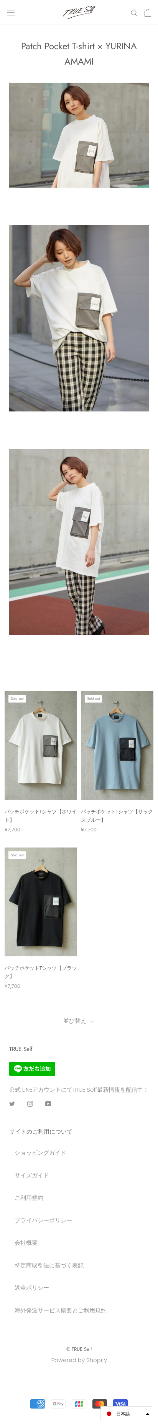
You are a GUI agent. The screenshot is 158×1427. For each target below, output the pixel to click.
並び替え (75, 1021)
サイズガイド (32, 1175)
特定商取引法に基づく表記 (49, 1265)
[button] (126, 1413)
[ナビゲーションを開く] (11, 13)
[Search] (134, 12)
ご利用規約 (29, 1198)
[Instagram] (30, 1104)
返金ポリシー (32, 1288)
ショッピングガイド (40, 1153)
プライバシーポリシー (43, 1220)
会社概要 (26, 1243)
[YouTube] (48, 1104)
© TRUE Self (79, 1349)
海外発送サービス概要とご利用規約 (61, 1310)
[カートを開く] (148, 13)
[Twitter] (12, 1104)
